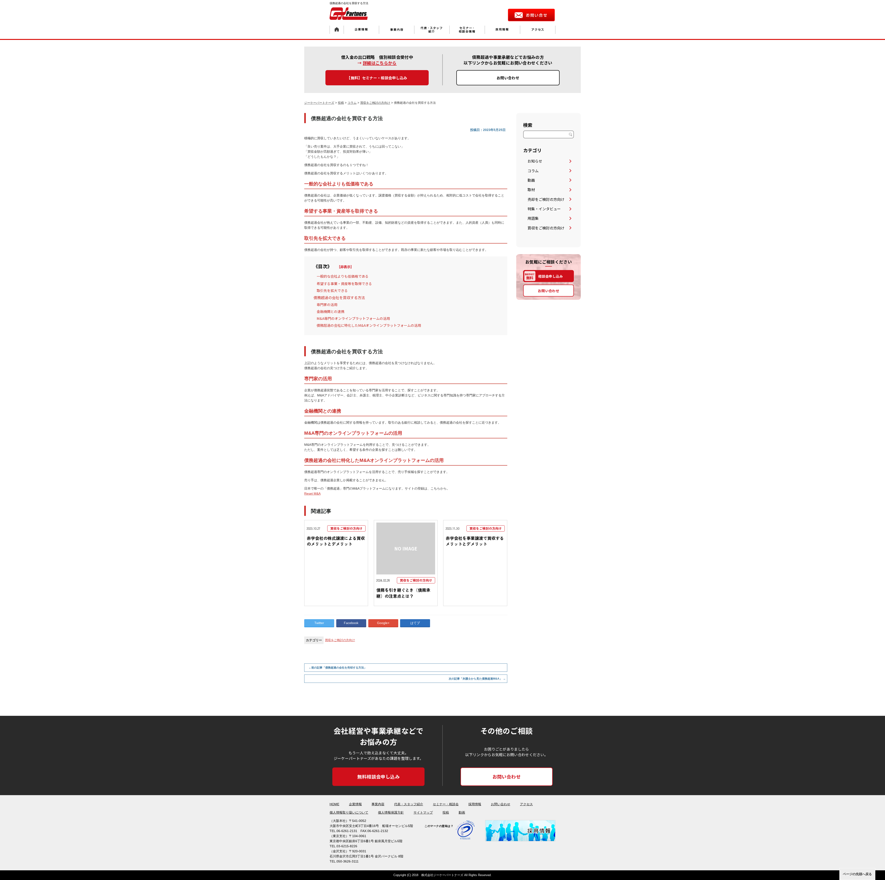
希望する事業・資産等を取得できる (344, 283)
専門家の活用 (327, 304)
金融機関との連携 (330, 311)
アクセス (526, 804)
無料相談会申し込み (378, 776)
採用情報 (474, 804)
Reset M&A (312, 493)
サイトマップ (423, 812)
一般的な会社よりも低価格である (343, 276)
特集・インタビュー (544, 208)
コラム (533, 170)
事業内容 (378, 804)
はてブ (415, 623)
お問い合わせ (508, 77)
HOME (334, 804)
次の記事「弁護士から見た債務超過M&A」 (477, 678)
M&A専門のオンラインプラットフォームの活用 (353, 318)
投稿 (445, 812)
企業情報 (355, 804)
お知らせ (535, 161)
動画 (531, 180)
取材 (531, 189)
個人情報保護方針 (391, 812)
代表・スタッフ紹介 (408, 804)
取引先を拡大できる (332, 290)
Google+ (383, 623)
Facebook (351, 623)
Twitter (319, 623)
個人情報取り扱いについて (349, 812)
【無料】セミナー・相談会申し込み (377, 77)
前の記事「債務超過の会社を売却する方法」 (338, 667)
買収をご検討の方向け (340, 640)
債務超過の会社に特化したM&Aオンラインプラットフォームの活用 (369, 325)
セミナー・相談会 (446, 804)
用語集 (533, 218)
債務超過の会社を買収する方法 (339, 297)
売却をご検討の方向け (546, 199)
